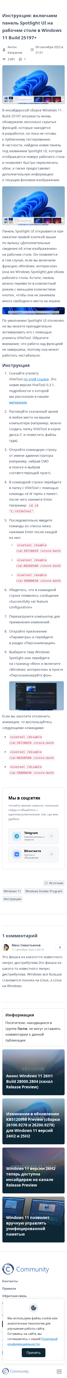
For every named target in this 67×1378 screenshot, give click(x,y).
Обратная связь (14, 1296)
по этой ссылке (36, 379)
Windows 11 (12, 891)
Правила (9, 1289)
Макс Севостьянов (26, 945)
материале (18, 402)
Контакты (10, 1281)
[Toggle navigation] (59, 1371)
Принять (33, 1352)
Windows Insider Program (43, 891)
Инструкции (12, 899)
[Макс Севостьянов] (5, 947)
